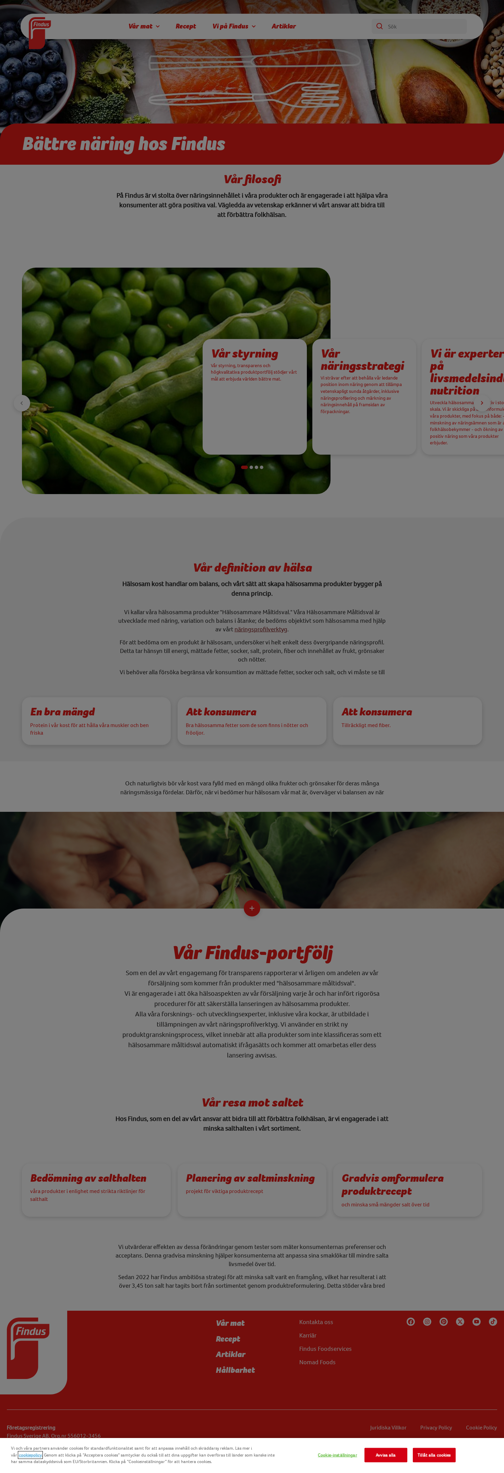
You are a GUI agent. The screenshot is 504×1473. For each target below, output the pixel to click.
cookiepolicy (30, 1455)
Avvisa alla (386, 1455)
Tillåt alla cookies (434, 1455)
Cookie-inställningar (337, 1455)
